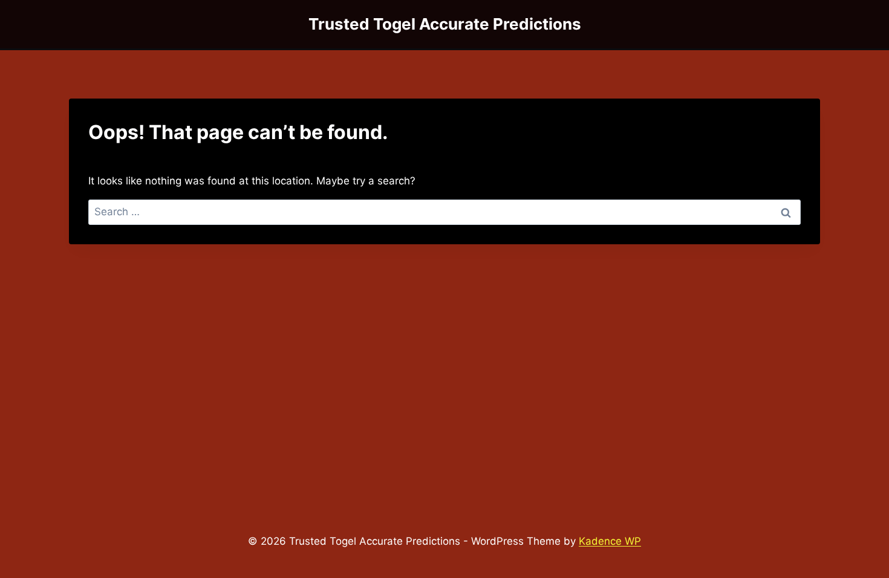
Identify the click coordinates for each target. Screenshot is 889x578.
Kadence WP (610, 541)
